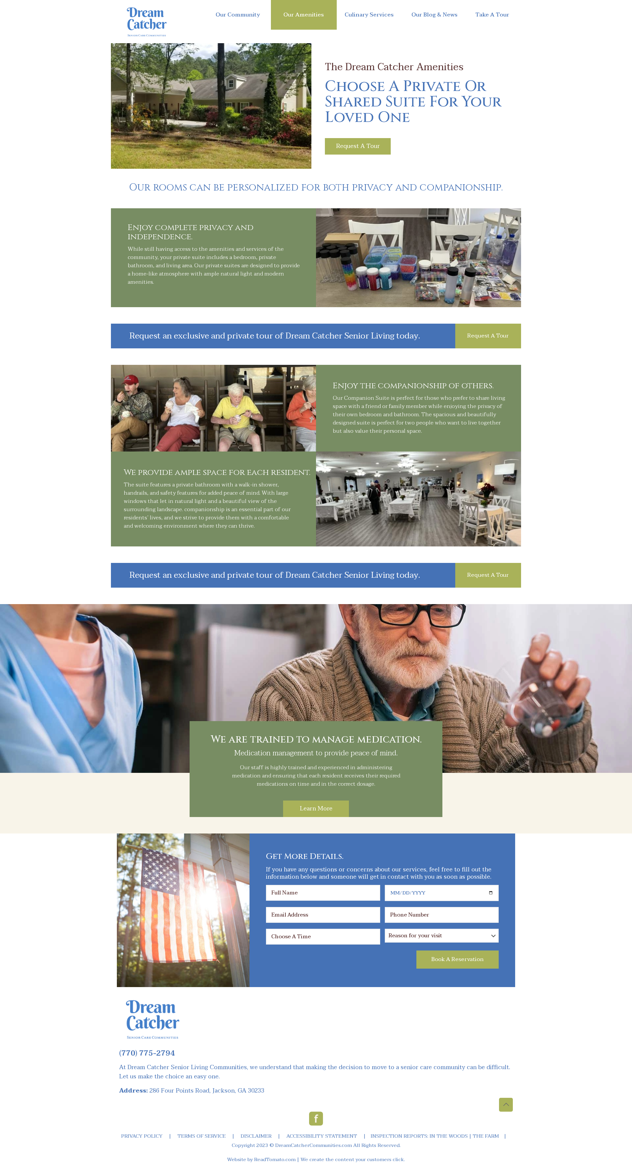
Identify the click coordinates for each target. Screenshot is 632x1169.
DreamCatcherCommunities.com (313, 1145)
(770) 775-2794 (147, 1053)
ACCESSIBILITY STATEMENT (321, 1136)
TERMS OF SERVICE (201, 1136)
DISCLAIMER (256, 1136)
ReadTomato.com (275, 1159)
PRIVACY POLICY (142, 1136)
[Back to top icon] (506, 1105)
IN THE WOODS (449, 1136)
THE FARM (486, 1136)
